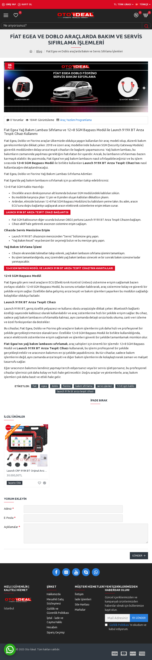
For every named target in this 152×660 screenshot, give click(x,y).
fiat (35, 386)
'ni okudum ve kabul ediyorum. (127, 627)
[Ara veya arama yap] (146, 25)
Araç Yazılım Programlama (76, 120)
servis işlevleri (104, 386)
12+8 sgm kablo (125, 386)
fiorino (67, 386)
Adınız (8, 508)
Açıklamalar (11, 527)
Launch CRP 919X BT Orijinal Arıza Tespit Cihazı (27, 470)
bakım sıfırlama (83, 386)
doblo (55, 386)
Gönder (137, 555)
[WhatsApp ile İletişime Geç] (10, 650)
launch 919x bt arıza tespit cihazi (75, 391)
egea (44, 386)
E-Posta (8, 517)
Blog (39, 51)
